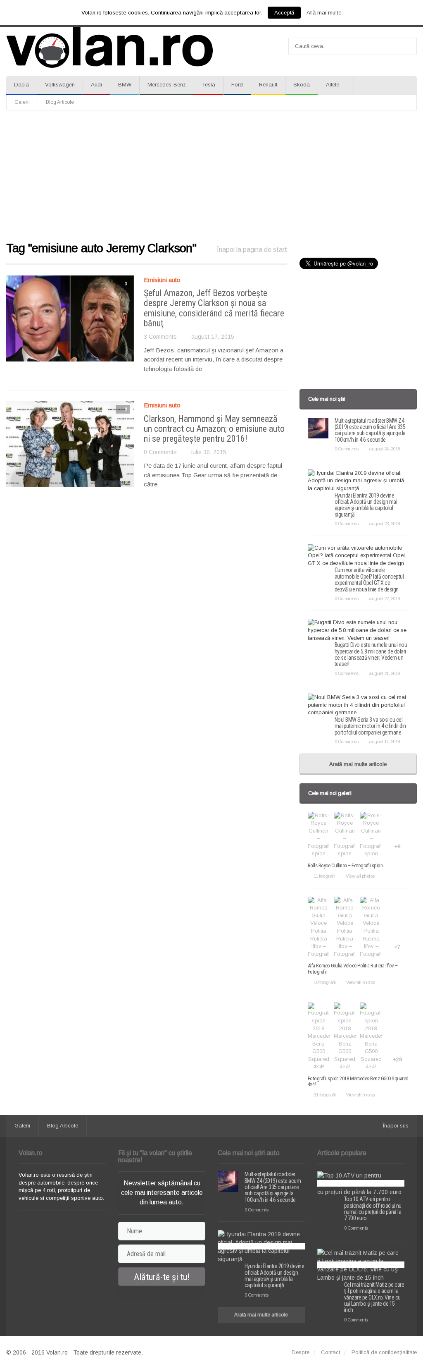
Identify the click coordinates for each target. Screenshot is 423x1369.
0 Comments (160, 452)
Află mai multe (324, 13)
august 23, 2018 (384, 523)
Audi (96, 84)
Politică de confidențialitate (384, 1352)
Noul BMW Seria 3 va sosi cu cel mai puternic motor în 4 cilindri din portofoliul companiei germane (370, 726)
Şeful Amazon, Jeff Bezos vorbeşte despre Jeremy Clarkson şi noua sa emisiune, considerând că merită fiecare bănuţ (214, 308)
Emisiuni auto (162, 279)
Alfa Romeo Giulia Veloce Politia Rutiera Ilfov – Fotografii (353, 968)
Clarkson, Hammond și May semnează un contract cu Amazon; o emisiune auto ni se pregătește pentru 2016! (214, 429)
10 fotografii (325, 982)
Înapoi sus (396, 1125)
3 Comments (160, 336)
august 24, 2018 (384, 448)
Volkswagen (60, 84)
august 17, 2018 (384, 741)
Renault (268, 84)
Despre (300, 1352)
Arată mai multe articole (358, 764)
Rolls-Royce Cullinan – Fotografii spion (345, 865)
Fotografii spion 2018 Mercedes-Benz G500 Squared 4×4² (358, 1081)
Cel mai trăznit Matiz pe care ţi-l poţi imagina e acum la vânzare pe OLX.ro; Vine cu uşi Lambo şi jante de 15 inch (374, 1297)
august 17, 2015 (212, 336)
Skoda (301, 84)
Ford (237, 84)
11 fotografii (324, 876)
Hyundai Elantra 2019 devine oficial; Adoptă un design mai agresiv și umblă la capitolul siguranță (366, 505)
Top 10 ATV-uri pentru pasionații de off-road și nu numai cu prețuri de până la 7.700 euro (373, 1208)
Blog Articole (60, 102)
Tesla (208, 84)
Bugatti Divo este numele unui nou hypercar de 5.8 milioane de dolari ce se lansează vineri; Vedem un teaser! (371, 654)
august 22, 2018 (384, 598)
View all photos (360, 876)
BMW (124, 84)
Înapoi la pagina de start (252, 249)
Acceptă (284, 13)
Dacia (21, 84)
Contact (330, 1352)
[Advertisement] (211, 177)
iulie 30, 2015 (208, 452)
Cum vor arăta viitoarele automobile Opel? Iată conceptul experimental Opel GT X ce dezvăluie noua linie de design (369, 579)
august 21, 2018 (384, 673)
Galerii (22, 102)
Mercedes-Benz (166, 84)
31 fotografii (325, 1094)
